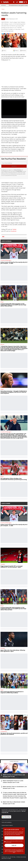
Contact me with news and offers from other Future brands (14, 842)
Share (5, 50)
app (8, 18)
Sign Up (14, 845)
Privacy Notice (19, 171)
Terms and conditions (7, 822)
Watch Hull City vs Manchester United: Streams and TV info (14, 802)
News (3, 19)
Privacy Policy (18, 850)
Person (3, 9)
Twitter (14, 229)
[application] (14, 108)
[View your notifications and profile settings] (13, 2)
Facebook (13, 231)
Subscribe (21, 2)
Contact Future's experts (7, 825)
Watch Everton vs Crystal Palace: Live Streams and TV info (14, 775)
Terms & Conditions (12, 851)
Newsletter (24, 50)
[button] (2, 2)
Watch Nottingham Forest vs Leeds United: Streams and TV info (13, 781)
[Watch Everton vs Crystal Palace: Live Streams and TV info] (14, 771)
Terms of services (17, 170)
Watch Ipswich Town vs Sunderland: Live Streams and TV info (15, 787)
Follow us (16, 50)
